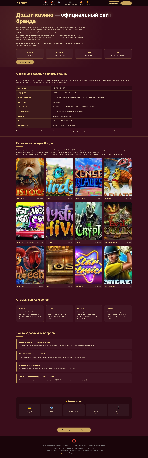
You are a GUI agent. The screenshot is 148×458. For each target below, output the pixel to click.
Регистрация (126, 3)
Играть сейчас (25, 62)
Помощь (52, 3)
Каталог (45, 3)
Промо (81, 3)
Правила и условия (77, 453)
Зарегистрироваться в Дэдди (74, 430)
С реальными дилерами (70, 3)
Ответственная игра (88, 453)
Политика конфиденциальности (62, 453)
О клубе (59, 3)
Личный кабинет (114, 3)
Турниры (87, 3)
